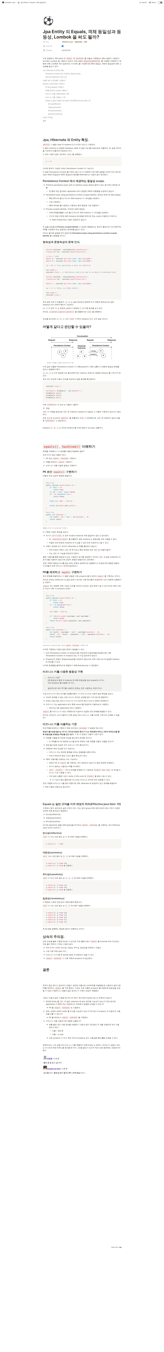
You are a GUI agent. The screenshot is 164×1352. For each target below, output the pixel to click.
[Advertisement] (82, 128)
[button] (8, 2)
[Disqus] (82, 1082)
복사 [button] (119, 158)
